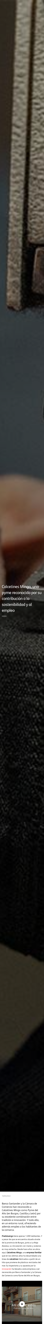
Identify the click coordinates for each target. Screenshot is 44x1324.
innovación (6, 1269)
